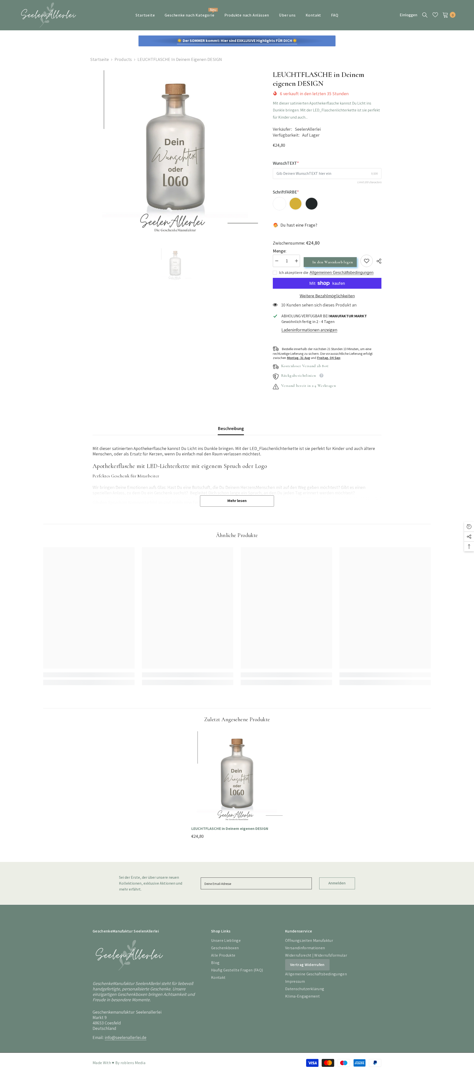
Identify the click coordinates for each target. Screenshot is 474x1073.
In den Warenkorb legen (333, 262)
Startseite (99, 59)
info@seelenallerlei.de (125, 1037)
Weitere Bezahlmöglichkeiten (327, 296)
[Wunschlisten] (435, 15)
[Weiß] (279, 203)
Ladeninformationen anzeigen (309, 330)
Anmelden (337, 883)
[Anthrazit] (311, 203)
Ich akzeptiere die (293, 272)
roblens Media (132, 1062)
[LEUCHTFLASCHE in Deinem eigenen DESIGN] (237, 777)
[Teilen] (377, 261)
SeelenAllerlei (308, 129)
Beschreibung (231, 428)
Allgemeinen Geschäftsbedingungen (342, 272)
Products (123, 59)
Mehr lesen (237, 500)
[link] (366, 261)
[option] (175, 153)
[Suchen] (425, 14)
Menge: (279, 251)
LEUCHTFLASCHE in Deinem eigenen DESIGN (229, 828)
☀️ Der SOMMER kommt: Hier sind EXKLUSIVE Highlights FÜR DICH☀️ (237, 40)
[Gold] (295, 203)
